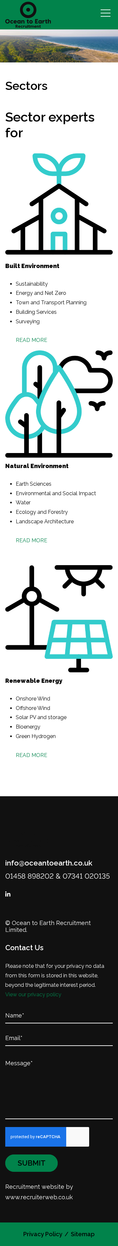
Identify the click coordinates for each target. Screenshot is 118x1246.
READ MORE (31, 340)
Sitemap (83, 1234)
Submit (32, 1163)
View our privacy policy (33, 994)
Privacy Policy (42, 1234)
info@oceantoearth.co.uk (48, 863)
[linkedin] (7, 894)
